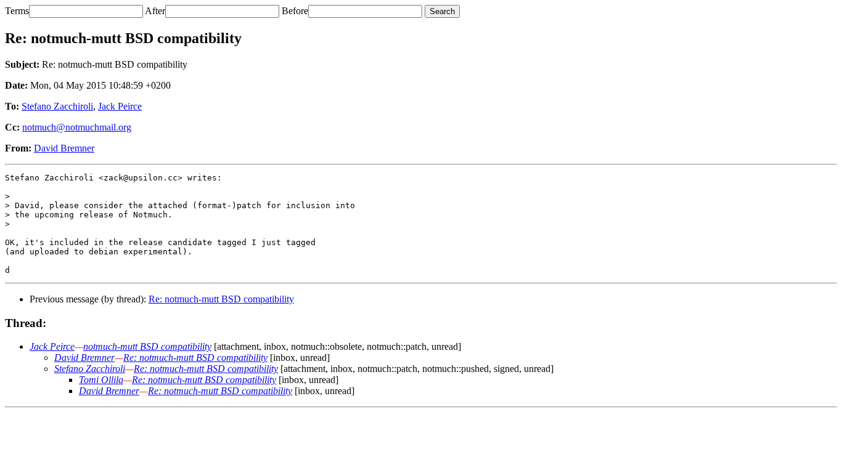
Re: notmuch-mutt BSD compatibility (221, 299)
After (155, 11)
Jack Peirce (120, 106)
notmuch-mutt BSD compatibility (147, 346)
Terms (17, 11)
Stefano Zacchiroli (57, 106)
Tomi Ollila (101, 379)
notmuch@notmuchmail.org (76, 127)
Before (295, 11)
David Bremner (64, 148)
